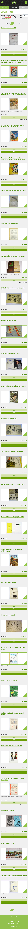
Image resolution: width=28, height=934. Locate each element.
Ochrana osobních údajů (14, 926)
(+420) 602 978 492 (15, 921)
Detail (14, 52)
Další (20, 23)
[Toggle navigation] (26, 2)
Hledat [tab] (23, 7)
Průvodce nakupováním (14, 923)
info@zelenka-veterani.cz (15, 919)
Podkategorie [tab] (14, 7)
